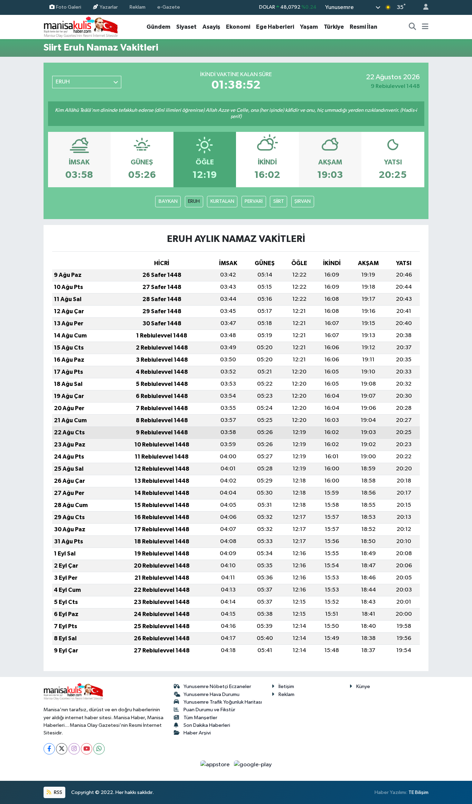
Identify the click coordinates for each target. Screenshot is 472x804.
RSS (57, 792)
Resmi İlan (363, 27)
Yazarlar (109, 7)
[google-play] (253, 765)
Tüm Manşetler (200, 717)
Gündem (158, 27)
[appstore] (216, 765)
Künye (363, 686)
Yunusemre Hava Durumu (211, 694)
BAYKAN (168, 201)
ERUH (194, 201)
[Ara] (412, 26)
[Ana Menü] (425, 26)
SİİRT (278, 201)
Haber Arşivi (197, 732)
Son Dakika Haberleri (206, 725)
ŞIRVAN (302, 201)
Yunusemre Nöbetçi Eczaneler (217, 686)
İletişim (286, 686)
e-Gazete (168, 7)
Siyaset (186, 27)
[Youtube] (86, 749)
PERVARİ (254, 201)
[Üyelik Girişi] (422, 7)
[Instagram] (74, 749)
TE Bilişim (418, 792)
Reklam (137, 7)
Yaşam (309, 27)
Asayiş (211, 27)
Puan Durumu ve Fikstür (209, 709)
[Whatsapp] (99, 749)
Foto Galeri (68, 7)
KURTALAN (222, 201)
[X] (61, 749)
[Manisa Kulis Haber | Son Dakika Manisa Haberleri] (81, 27)
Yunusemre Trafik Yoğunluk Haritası (222, 702)
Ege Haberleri (275, 27)
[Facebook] (49, 749)
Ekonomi (238, 27)
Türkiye (334, 27)
